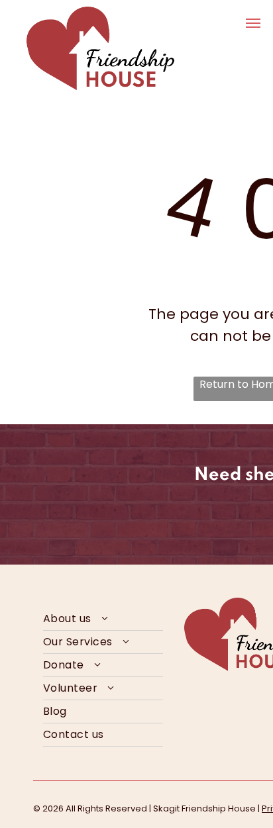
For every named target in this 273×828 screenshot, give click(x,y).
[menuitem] (103, 619)
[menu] (253, 23)
